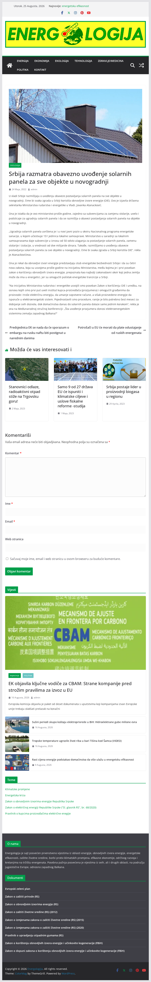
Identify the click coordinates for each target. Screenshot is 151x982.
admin (34, 189)
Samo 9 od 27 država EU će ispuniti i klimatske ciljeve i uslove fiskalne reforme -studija (75, 396)
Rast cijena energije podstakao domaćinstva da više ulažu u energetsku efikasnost (83, 759)
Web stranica (14, 539)
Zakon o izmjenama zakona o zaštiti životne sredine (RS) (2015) (44, 920)
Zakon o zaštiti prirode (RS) (22, 896)
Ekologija (62, 61)
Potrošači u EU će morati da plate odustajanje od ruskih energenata (109, 330)
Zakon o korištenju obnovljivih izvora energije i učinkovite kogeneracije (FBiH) (54, 943)
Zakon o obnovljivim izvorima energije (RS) (31, 904)
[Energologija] (9, 65)
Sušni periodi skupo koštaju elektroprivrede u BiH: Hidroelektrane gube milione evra (84, 722)
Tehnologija (83, 61)
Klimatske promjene (17, 789)
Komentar (13, 453)
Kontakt (40, 69)
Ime (9, 504)
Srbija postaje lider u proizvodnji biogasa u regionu (123, 391)
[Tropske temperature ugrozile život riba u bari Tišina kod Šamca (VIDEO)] (17, 743)
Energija (23, 61)
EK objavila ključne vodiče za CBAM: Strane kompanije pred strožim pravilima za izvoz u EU (70, 686)
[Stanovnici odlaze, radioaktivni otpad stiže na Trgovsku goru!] (26, 361)
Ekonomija (41, 61)
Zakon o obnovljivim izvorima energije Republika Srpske (39, 801)
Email (10, 521)
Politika (22, 69)
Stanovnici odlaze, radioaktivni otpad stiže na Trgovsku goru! (24, 394)
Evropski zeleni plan (17, 889)
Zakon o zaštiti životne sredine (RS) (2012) (31, 912)
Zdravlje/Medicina (110, 61)
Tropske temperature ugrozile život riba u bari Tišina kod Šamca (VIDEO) (77, 741)
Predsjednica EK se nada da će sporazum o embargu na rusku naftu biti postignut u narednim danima (39, 332)
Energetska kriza (15, 795)
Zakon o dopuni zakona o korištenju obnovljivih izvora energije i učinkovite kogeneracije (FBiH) (64, 951)
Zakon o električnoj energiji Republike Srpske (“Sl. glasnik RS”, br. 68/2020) (50, 807)
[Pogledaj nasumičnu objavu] (141, 65)
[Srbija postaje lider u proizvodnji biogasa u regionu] (124, 361)
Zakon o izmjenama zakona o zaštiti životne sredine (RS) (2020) (44, 927)
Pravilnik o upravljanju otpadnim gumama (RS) (34, 935)
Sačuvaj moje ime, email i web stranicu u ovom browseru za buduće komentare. (65, 559)
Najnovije (14, 675)
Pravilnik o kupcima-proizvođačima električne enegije (38, 813)
